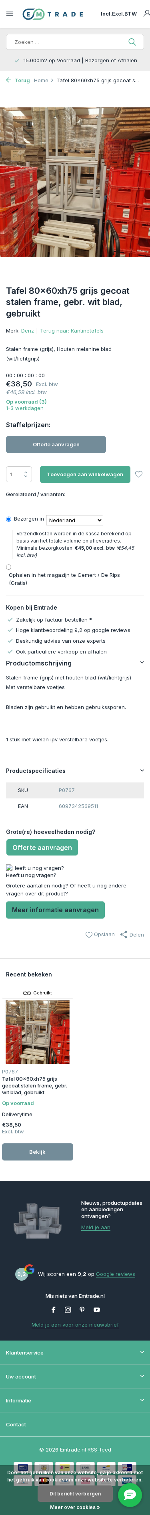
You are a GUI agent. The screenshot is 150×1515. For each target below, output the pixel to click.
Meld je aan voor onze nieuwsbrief (75, 1324)
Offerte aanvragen (56, 444)
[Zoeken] (133, 42)
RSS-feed (99, 1449)
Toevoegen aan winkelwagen (85, 474)
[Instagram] (68, 1310)
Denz (27, 330)
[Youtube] (97, 1310)
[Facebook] (53, 1310)
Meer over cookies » (75, 1507)
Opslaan (103, 934)
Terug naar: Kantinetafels (72, 330)
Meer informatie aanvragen (55, 910)
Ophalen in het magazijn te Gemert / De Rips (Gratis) (64, 579)
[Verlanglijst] (138, 475)
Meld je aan (95, 1227)
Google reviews (115, 1274)
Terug (21, 80)
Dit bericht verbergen (75, 1494)
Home (41, 80)
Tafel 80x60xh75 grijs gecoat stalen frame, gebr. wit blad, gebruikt (34, 1085)
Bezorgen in (29, 518)
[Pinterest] (82, 1310)
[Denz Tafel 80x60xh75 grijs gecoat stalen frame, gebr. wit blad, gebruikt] (37, 1032)
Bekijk (37, 1152)
